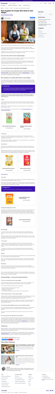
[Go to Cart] (53, 3)
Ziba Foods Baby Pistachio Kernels (9, 126)
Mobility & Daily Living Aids (5, 386)
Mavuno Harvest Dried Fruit (25, 168)
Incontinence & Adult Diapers (12, 5)
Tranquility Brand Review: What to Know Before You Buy (44, 25)
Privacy (9, 392)
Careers (29, 384)
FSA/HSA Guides (41, 36)
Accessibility (16, 392)
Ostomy (39, 30)
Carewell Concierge (26, 5)
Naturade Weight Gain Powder (25, 219)
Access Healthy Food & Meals (19, 379)
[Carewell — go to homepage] (4, 3)
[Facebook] (47, 391)
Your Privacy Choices (23, 392)
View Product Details (9, 127)
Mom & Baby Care (4, 381)
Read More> (18, 350)
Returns (29, 381)
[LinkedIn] (51, 391)
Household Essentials (4, 384)
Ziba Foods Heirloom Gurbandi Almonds (26, 126)
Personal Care (3, 379)
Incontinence (40, 31)
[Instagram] (49, 391)
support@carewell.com (46, 377)
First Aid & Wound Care (42, 33)
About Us (29, 376)
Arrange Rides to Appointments (20, 381)
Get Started (17, 376)
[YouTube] (53, 391)
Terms (12, 392)
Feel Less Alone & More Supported (20, 383)
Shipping (29, 379)
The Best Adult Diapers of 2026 (44, 19)
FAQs (29, 383)
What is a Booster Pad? (42, 22)
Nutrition (20, 5)
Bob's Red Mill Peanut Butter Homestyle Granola (24, 198)
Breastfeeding (40, 35)
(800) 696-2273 (45, 376)
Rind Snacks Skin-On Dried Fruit (8, 168)
